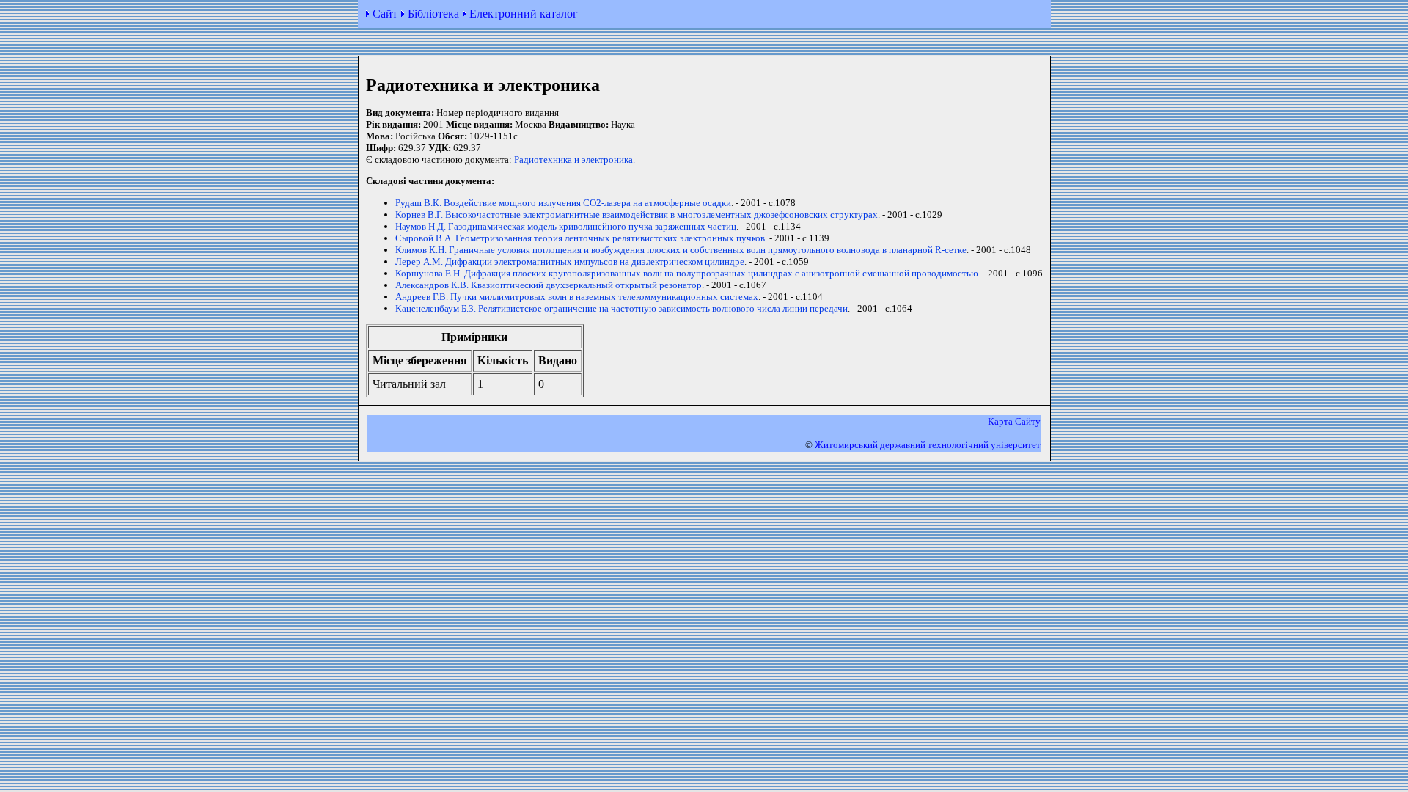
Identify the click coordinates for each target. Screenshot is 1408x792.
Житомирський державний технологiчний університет (928, 444)
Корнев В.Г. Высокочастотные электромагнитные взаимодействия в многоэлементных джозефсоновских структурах (636, 214)
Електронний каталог (523, 13)
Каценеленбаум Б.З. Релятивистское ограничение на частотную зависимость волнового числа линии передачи (621, 308)
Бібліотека (433, 13)
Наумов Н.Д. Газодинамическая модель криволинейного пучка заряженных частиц (565, 226)
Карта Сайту (1014, 421)
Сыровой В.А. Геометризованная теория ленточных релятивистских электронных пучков (580, 237)
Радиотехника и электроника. (574, 159)
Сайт (385, 13)
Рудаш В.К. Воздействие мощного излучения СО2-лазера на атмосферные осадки (563, 202)
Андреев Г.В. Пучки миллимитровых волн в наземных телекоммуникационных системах (576, 296)
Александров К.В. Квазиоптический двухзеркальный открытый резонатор (548, 284)
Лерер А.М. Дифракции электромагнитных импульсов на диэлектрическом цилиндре (569, 261)
